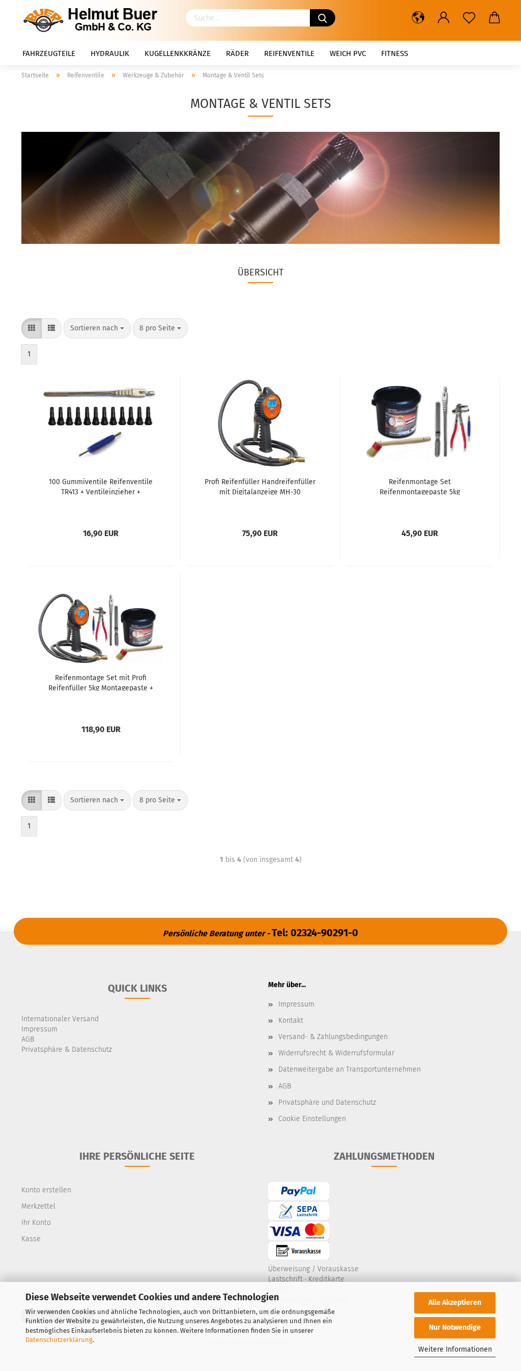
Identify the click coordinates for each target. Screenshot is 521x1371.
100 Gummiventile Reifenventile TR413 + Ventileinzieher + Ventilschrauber (101, 486)
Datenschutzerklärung (59, 1340)
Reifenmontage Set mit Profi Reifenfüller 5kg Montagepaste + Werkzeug (100, 682)
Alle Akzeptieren (454, 1302)
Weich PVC (348, 53)
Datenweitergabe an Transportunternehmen (349, 1069)
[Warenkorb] (494, 18)
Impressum (296, 1004)
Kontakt (290, 1020)
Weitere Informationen (455, 1349)
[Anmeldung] (443, 18)
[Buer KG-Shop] (93, 20)
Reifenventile (289, 53)
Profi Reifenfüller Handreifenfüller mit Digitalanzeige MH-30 (260, 486)
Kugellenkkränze (177, 53)
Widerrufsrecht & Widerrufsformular (336, 1053)
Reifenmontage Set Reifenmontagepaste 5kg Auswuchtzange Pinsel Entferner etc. (420, 486)
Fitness (394, 53)
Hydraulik (110, 53)
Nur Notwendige (455, 1327)
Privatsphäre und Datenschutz (327, 1102)
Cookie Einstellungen (312, 1118)
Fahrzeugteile (48, 53)
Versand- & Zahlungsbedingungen (333, 1036)
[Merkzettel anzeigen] (469, 18)
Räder (237, 53)
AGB (284, 1086)
